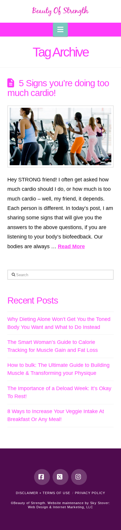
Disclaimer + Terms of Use (43, 493)
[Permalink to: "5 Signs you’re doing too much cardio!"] (61, 136)
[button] (60, 30)
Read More (71, 246)
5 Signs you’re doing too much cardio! (58, 88)
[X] (60, 477)
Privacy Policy (90, 493)
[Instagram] (79, 477)
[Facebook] (42, 477)
